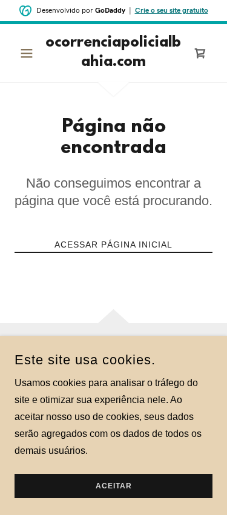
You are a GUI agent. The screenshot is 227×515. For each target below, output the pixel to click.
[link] (113, 53)
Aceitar (114, 486)
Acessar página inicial (113, 244)
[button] (29, 53)
